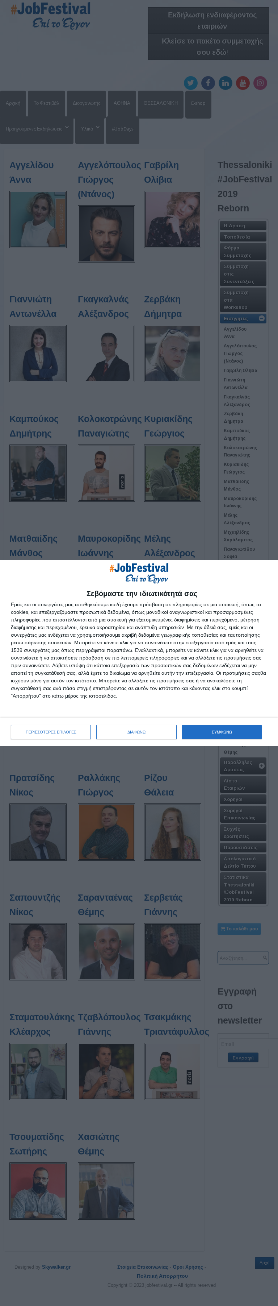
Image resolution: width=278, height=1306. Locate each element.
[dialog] (139, 653)
